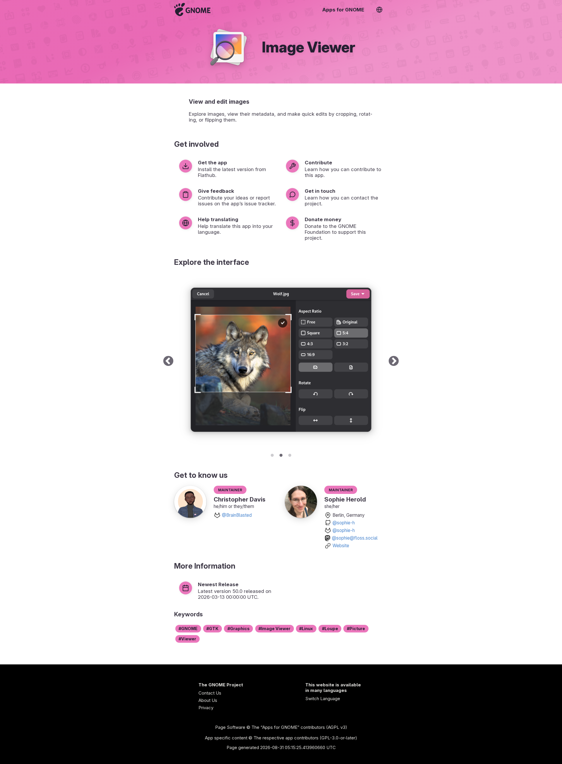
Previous (168, 361)
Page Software (230, 727)
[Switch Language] (379, 9)
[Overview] (192, 9)
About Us (207, 700)
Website (341, 545)
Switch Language (322, 698)
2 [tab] (281, 454)
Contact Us (209, 693)
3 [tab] (290, 454)
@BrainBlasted (237, 515)
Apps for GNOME (343, 10)
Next (393, 361)
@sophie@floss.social (355, 538)
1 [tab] (272, 454)
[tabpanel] (281, 361)
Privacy (205, 707)
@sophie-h (344, 523)
